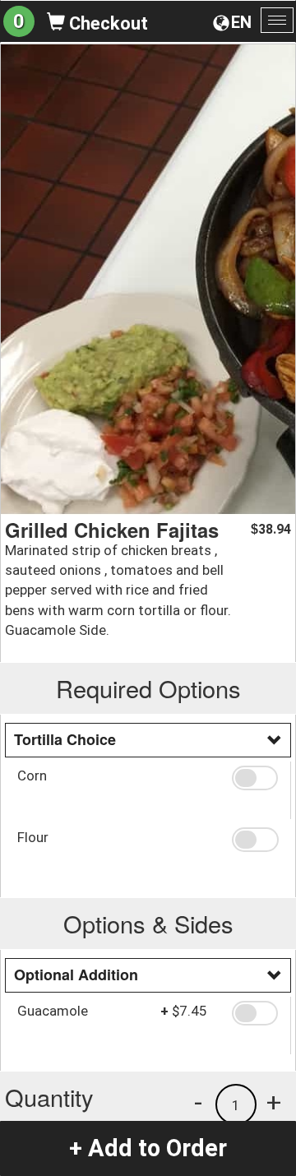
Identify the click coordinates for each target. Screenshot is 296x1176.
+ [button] (273, 1102)
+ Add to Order (148, 1148)
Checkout (106, 23)
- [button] (198, 1102)
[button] (255, 778)
